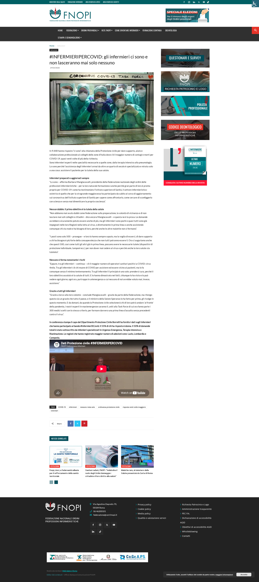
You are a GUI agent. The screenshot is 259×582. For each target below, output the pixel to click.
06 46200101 (99, 511)
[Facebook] (184, 2)
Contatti (186, 536)
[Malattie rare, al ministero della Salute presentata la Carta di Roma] (137, 456)
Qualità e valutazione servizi (152, 518)
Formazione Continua (152, 30)
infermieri (73, 407)
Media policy (144, 513)
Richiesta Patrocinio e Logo (195, 504)
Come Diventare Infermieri (126, 30)
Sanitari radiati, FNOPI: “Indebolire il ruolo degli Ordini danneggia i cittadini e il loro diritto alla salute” (101, 473)
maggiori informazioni (224, 574)
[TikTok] (208, 2)
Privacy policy (144, 504)
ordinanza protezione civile (108, 407)
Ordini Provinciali (89, 30)
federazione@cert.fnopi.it (105, 515)
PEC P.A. (186, 513)
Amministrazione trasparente (197, 509)
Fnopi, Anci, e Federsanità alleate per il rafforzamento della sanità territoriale (64, 473)
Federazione (71, 30)
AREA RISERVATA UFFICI (93, 2)
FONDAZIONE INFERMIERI (75, 2)
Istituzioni (53, 50)
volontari (54, 411)
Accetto (244, 574)
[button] (255, 30)
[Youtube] (204, 2)
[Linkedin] (194, 2)
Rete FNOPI (106, 30)
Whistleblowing (190, 531)
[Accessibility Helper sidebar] (255, 3)
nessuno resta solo (87, 407)
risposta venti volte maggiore (134, 407)
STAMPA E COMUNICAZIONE (69, 37)
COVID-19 (62, 407)
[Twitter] (199, 2)
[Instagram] (189, 2)
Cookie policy (144, 509)
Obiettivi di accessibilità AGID (197, 527)
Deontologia (171, 30)
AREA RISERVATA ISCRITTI (111, 2)
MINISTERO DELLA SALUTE (57, 2)
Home (60, 30)
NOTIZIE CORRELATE (59, 438)
